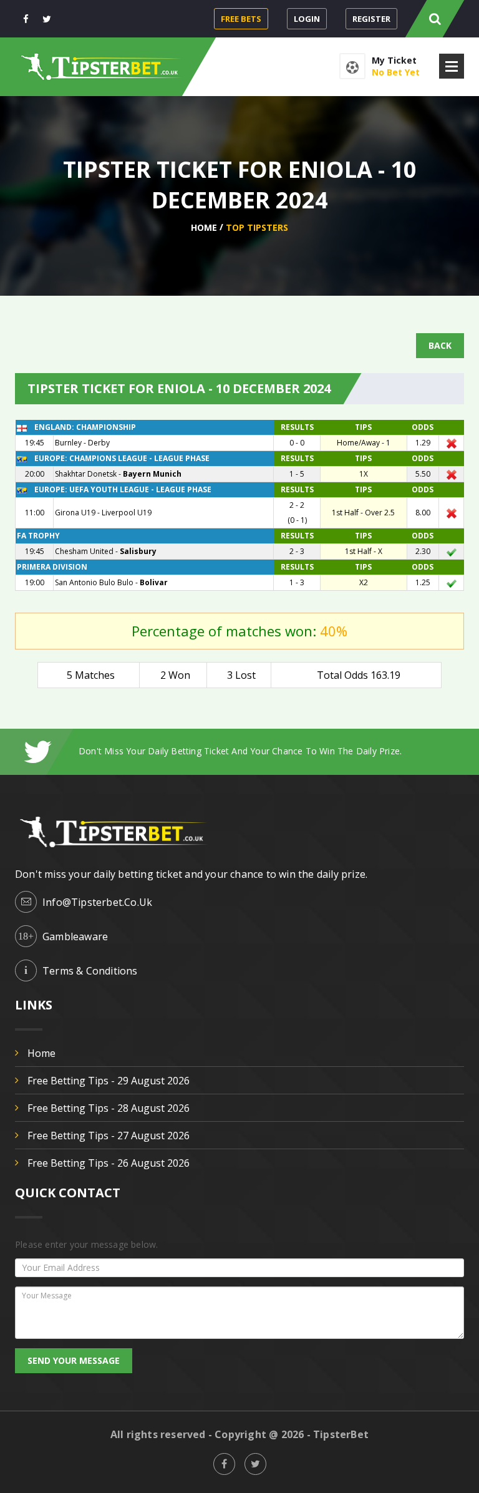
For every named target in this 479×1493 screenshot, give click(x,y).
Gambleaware (75, 936)
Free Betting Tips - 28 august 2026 (108, 1108)
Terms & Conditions (90, 971)
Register (371, 18)
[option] (271, 751)
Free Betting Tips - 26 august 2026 (108, 1163)
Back (440, 345)
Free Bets (241, 18)
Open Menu (451, 66)
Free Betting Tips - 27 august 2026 (108, 1135)
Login (307, 18)
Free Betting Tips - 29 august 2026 (108, 1080)
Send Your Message (73, 1360)
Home (204, 227)
